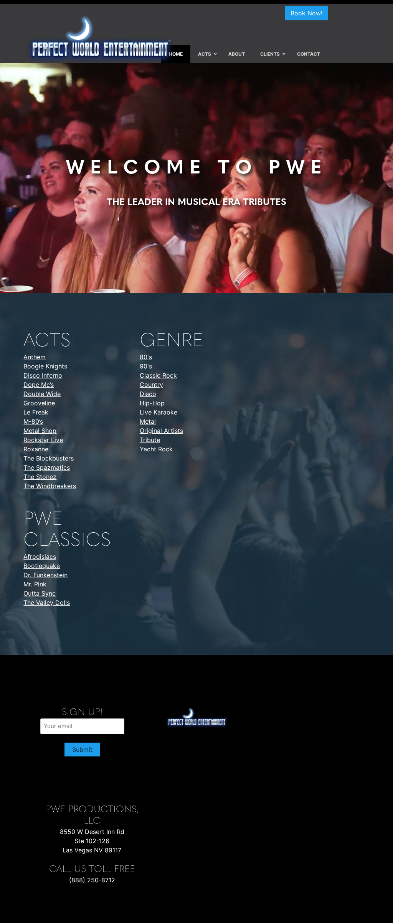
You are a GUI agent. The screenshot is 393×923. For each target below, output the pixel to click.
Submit (82, 749)
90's (146, 366)
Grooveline (39, 403)
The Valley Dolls (46, 602)
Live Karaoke (158, 412)
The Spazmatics (46, 467)
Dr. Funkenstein (45, 575)
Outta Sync (39, 593)
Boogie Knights (45, 366)
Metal (148, 421)
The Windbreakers (49, 486)
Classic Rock (158, 375)
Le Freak (35, 412)
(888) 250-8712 (92, 880)
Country (151, 384)
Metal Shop (39, 430)
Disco (148, 394)
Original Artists (161, 430)
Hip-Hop (152, 403)
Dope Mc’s (38, 384)
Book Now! (306, 13)
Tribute (150, 440)
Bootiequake (41, 566)
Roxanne (35, 449)
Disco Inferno (42, 375)
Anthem (34, 357)
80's (146, 357)
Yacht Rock (156, 449)
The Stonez (39, 476)
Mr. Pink (34, 584)
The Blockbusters (48, 458)
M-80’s (33, 421)
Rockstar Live (43, 440)
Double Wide (42, 394)
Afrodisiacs (39, 556)
